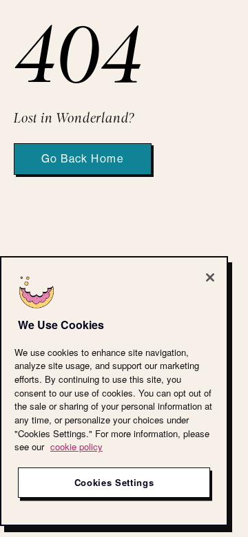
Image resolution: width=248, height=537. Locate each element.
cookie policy (76, 446)
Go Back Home (82, 159)
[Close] (210, 277)
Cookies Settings (114, 482)
